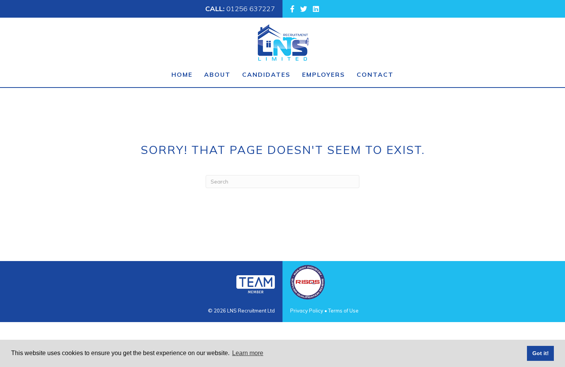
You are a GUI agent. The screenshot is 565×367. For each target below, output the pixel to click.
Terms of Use (343, 310)
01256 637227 (250, 8)
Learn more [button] (247, 353)
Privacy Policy (306, 310)
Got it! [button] (540, 353)
